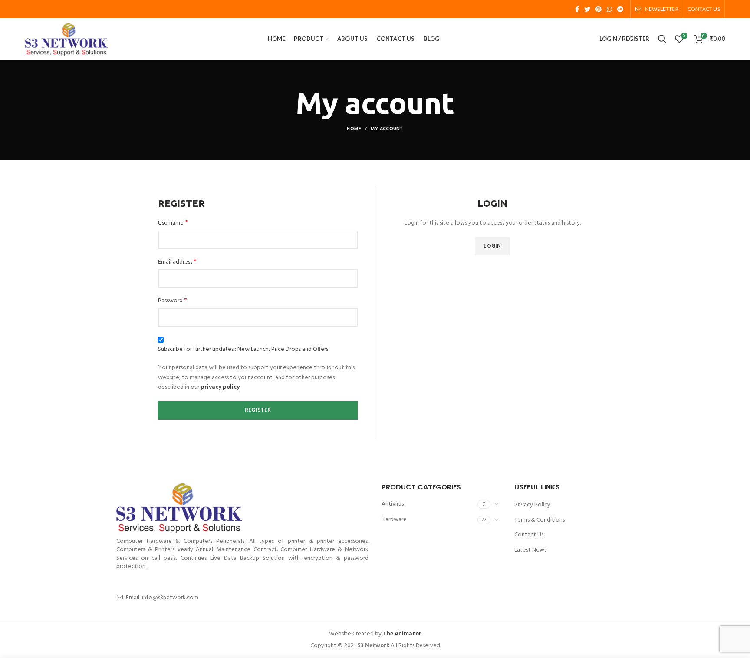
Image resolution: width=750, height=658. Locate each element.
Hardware (394, 520)
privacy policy (220, 387)
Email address (177, 262)
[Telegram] (620, 9)
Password (172, 301)
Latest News (530, 550)
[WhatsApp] (609, 9)
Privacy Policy (532, 505)
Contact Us (528, 535)
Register (258, 410)
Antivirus (393, 504)
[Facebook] (577, 9)
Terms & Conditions (539, 520)
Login (492, 246)
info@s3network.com (170, 598)
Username (173, 223)
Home (354, 129)
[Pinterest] (598, 9)
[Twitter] (587, 9)
